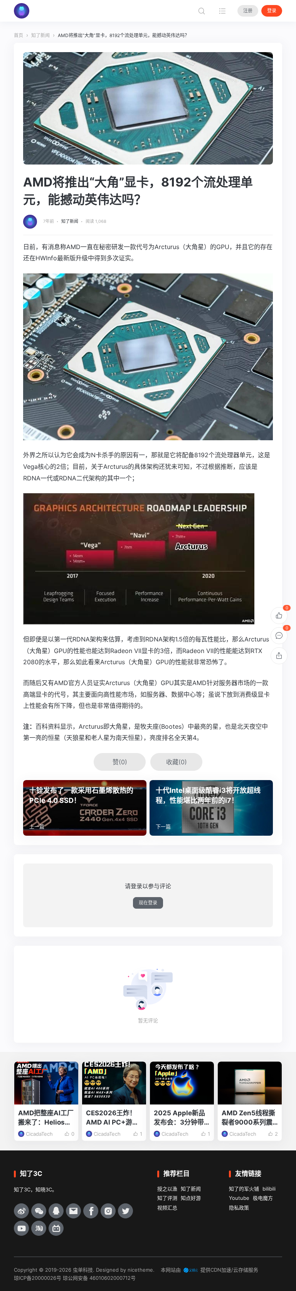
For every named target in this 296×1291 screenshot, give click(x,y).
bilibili (269, 1189)
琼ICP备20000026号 (37, 1278)
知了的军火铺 (244, 1189)
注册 (247, 11)
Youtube (239, 1198)
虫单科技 (83, 1270)
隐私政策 (239, 1207)
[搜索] (201, 11)
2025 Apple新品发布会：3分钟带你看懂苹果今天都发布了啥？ (180, 1118)
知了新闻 (69, 221)
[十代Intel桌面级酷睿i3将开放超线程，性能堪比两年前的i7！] (211, 808)
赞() (120, 762)
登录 (271, 11)
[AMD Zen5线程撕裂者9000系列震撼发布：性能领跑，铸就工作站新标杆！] (250, 1083)
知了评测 (167, 1198)
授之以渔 (167, 1189)
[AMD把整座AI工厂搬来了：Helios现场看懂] (46, 1083)
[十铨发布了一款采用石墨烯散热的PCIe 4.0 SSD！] (84, 808)
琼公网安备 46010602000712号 (99, 1278)
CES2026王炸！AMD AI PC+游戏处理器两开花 (112, 1118)
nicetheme (140, 1270)
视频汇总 (167, 1207)
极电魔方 (263, 1198)
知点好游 (191, 1198)
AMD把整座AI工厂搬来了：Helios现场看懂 (46, 1118)
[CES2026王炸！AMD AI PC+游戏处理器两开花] (114, 1083)
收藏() (176, 762)
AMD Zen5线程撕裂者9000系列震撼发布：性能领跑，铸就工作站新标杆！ (248, 1118)
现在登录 (148, 903)
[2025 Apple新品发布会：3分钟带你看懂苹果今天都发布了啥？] (182, 1083)
